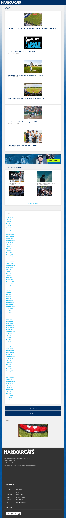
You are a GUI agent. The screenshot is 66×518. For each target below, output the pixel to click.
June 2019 (9, 387)
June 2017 (9, 397)
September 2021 (10, 331)
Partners (19, 489)
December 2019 (10, 375)
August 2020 (9, 358)
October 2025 (9, 238)
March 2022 (9, 319)
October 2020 (9, 354)
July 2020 (8, 360)
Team (8, 492)
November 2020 (10, 352)
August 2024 (9, 267)
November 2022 (10, 304)
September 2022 (10, 306)
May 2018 (8, 393)
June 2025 (9, 246)
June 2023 (9, 292)
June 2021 (9, 337)
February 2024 (9, 279)
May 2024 (8, 273)
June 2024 (9, 271)
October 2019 (9, 379)
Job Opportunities (21, 502)
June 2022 (9, 313)
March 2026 (9, 228)
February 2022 (9, 321)
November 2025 (10, 236)
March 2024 (9, 277)
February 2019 (9, 389)
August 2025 (9, 242)
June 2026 (9, 221)
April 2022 (8, 317)
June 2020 (9, 362)
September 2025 (10, 240)
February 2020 (9, 371)
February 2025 (9, 255)
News (8, 497)
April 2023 (8, 296)
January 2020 (9, 373)
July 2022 (8, 310)
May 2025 (8, 248)
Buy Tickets (33, 408)
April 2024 (8, 275)
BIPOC (17, 492)
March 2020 (9, 368)
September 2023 (10, 286)
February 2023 (9, 300)
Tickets (9, 489)
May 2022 (8, 315)
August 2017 (9, 395)
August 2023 (9, 288)
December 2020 (10, 350)
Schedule (33, 413)
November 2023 (10, 281)
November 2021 (10, 327)
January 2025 (9, 257)
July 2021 (8, 335)
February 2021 (9, 346)
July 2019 (8, 385)
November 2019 (10, 377)
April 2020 (8, 366)
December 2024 (10, 259)
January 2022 (9, 323)
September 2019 (10, 381)
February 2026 (9, 230)
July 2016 (8, 400)
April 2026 (8, 225)
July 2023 (8, 290)
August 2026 (9, 217)
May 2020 (8, 364)
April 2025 (8, 250)
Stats (9, 500)
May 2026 (8, 223)
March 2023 (9, 298)
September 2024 (10, 265)
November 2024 (10, 261)
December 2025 (10, 234)
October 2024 (9, 263)
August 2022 (9, 308)
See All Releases (33, 203)
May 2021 (8, 339)
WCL (8, 502)
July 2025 (8, 244)
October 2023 (9, 284)
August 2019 (9, 383)
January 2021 (9, 348)
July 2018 (8, 391)
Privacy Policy (20, 497)
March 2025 (9, 252)
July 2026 (8, 219)
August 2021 (9, 333)
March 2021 (9, 344)
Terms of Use (20, 500)
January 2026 (9, 232)
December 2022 (10, 302)
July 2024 (8, 269)
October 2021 (9, 329)
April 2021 (8, 342)
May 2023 (8, 294)
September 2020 (10, 356)
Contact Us (19, 494)
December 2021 (10, 325)
